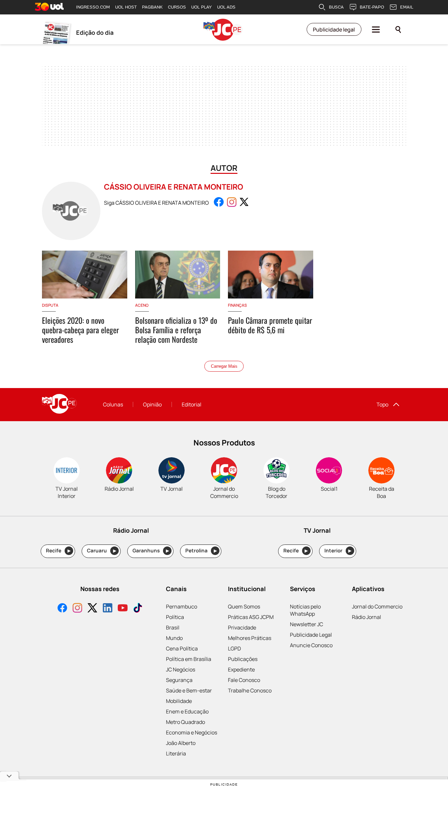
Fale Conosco (244, 680)
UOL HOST (126, 7)
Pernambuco (181, 606)
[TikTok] (138, 608)
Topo (382, 404)
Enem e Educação (187, 711)
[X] (92, 608)
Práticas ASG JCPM (251, 617)
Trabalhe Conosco (250, 690)
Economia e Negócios (191, 732)
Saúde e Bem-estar (189, 690)
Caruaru (101, 550)
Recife (58, 550)
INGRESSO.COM (93, 7)
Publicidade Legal (311, 634)
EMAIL (406, 7)
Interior (338, 550)
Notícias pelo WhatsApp (305, 610)
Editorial (191, 404)
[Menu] (376, 29)
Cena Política (182, 648)
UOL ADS (226, 7)
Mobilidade (179, 701)
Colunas (113, 404)
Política (175, 617)
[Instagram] (77, 608)
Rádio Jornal (366, 617)
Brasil (172, 627)
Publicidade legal (334, 29)
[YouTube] (123, 608)
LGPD (234, 648)
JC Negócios (180, 669)
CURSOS (177, 7)
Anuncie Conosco (311, 645)
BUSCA (336, 7)
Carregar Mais (224, 366)
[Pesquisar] (398, 29)
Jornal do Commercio (377, 606)
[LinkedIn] (107, 608)
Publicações (242, 659)
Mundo (174, 638)
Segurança (179, 680)
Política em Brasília (188, 659)
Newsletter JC (306, 624)
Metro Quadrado (185, 722)
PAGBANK (152, 7)
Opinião (152, 404)
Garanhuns (150, 550)
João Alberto (180, 743)
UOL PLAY (201, 7)
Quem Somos (244, 606)
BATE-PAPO (372, 7)
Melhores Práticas (249, 638)
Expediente (241, 669)
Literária (176, 753)
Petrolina (201, 550)
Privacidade (242, 627)
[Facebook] (62, 608)
